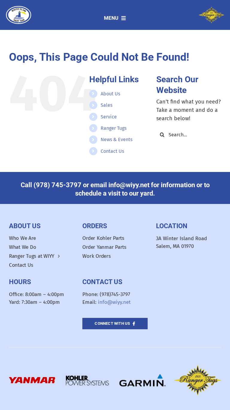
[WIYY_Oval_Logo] (18, 8)
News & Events (116, 139)
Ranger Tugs (113, 128)
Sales (106, 105)
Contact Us (112, 151)
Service (109, 117)
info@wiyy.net (114, 302)
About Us (110, 94)
